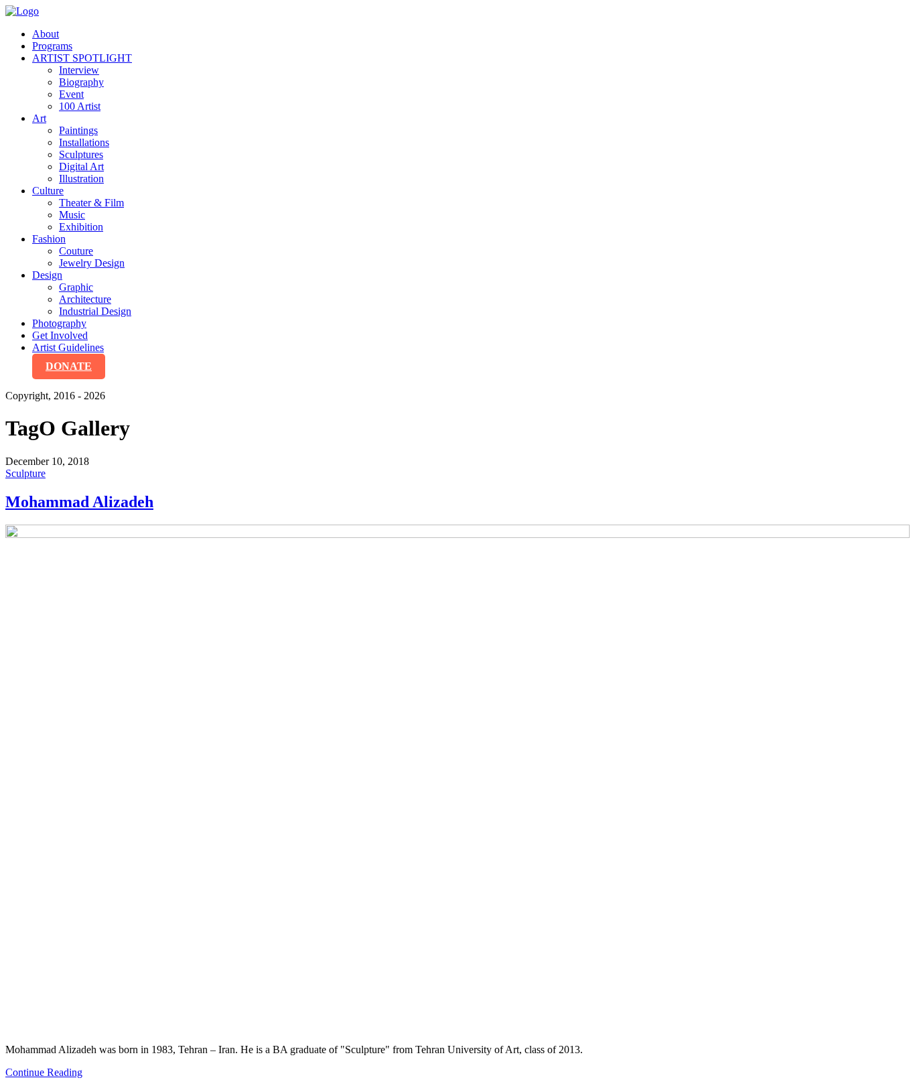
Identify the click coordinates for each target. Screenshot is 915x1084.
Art (39, 118)
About (45, 34)
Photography (59, 323)
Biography (81, 82)
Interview (79, 70)
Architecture (85, 299)
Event (71, 94)
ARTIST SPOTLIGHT (82, 58)
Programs (52, 46)
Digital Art (81, 166)
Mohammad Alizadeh (79, 502)
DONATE (69, 366)
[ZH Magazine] (22, 11)
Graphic (76, 287)
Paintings (78, 130)
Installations (84, 142)
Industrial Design (95, 311)
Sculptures (81, 154)
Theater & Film (91, 202)
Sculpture (25, 473)
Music (72, 214)
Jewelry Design (92, 263)
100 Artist (79, 106)
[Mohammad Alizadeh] (457, 779)
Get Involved (60, 335)
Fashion (49, 239)
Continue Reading (43, 1072)
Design (47, 275)
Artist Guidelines (68, 347)
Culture (48, 190)
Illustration (81, 178)
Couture (76, 251)
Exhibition (81, 226)
